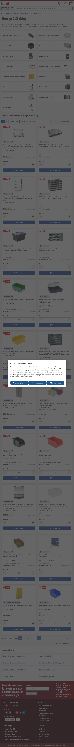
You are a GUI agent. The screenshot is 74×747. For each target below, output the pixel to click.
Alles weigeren (55, 383)
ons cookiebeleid (27, 377)
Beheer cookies (37, 383)
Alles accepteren (19, 383)
